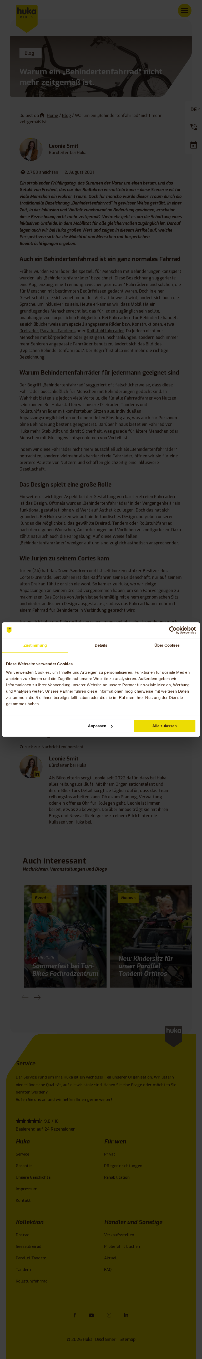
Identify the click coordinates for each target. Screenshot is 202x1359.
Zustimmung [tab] (35, 645)
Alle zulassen (164, 726)
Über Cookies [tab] (167, 645)
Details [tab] (101, 645)
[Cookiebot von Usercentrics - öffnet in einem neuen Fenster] (173, 630)
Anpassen (97, 726)
